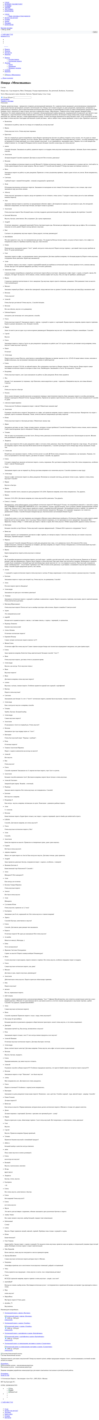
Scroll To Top (5, 1375)
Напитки (8, 54)
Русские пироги (14, 59)
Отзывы (7, 19)
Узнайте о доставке (7, 101)
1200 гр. (9, 1318)
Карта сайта (8, 1414)
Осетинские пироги (15, 61)
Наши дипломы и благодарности (19, 16)
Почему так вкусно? (11, 18)
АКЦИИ (7, 7)
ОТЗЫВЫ (8, 6)
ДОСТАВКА (9, 9)
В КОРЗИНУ (5, 99)
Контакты (8, 1417)
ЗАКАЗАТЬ (8, 1320)
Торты (11, 64)
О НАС (7, 2)
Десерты (7, 51)
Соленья (7, 70)
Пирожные (12, 66)
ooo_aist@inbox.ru (6, 1383)
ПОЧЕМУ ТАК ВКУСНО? (13, 4)
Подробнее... (5, 1363)
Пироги (7, 49)
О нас (6, 1409)
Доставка (8, 23)
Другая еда (8, 52)
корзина (5, 36)
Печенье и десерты (15, 68)
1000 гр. (9, 1328)
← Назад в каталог (7, 78)
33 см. (5, 97)
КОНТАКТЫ (9, 11)
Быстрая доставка (6, 28)
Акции (7, 21)
